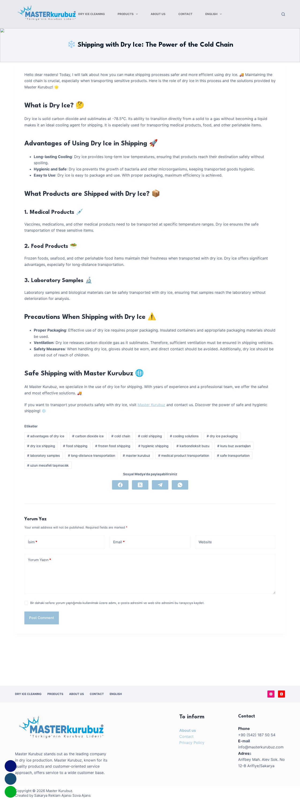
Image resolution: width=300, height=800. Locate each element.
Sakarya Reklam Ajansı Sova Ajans (62, 795)
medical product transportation (183, 455)
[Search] (283, 14)
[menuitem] (213, 14)
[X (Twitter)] (140, 485)
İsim (32, 542)
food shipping (75, 446)
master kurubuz (136, 455)
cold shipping (150, 436)
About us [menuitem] (158, 14)
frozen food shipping (112, 446)
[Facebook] (120, 485)
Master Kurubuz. (59, 791)
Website (205, 542)
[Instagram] (270, 694)
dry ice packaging (222, 436)
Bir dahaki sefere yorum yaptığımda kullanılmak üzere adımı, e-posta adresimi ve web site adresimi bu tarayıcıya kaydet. (117, 603)
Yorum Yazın (39, 560)
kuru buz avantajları (234, 446)
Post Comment (41, 617)
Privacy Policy (191, 742)
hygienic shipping (153, 446)
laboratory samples (43, 455)
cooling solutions (184, 436)
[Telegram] (160, 485)
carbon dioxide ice (88, 436)
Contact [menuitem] (185, 14)
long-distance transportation (91, 455)
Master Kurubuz (151, 404)
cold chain (120, 436)
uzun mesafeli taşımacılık (48, 465)
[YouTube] (281, 694)
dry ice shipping (41, 446)
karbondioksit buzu (192, 446)
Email (119, 542)
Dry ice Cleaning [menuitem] (91, 14)
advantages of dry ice (45, 436)
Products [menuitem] (126, 14)
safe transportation (233, 455)
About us (187, 730)
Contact (186, 736)
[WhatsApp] (180, 485)
